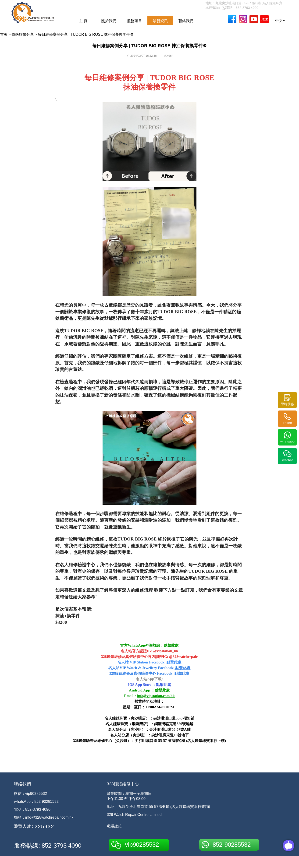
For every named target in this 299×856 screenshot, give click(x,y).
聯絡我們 (185, 21)
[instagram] (243, 19)
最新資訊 (160, 21)
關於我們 (108, 21)
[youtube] (253, 19)
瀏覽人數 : (23, 826)
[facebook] (232, 19)
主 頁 (83, 21)
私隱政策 (114, 826)
